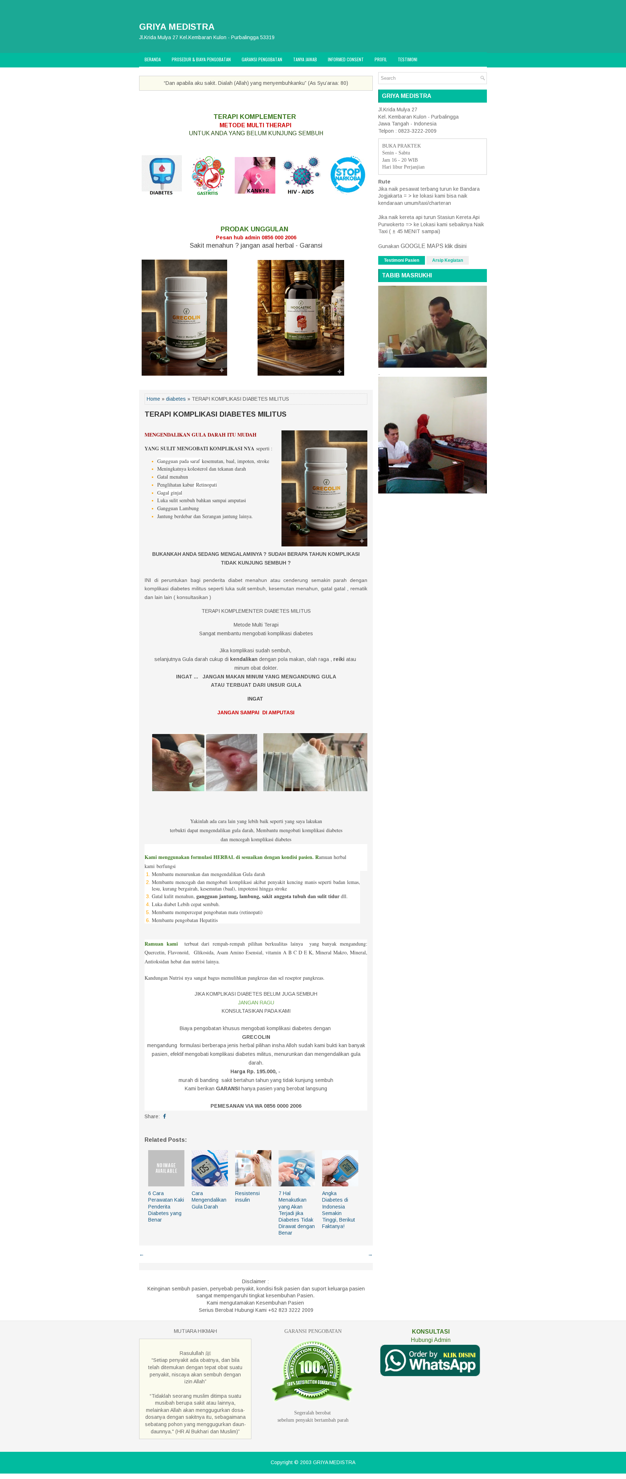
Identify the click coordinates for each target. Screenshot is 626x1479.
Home (153, 399)
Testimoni (407, 59)
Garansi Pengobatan (262, 59)
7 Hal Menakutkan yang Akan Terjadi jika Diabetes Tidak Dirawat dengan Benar (297, 1213)
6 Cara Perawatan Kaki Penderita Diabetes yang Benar (166, 1206)
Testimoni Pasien (401, 260)
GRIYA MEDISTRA (176, 27)
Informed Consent (346, 59)
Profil (381, 59)
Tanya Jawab (305, 59)
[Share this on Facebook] (164, 1116)
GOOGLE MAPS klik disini (433, 246)
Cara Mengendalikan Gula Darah (209, 1199)
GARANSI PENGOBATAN (313, 1331)
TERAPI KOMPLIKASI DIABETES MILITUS (216, 414)
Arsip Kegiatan (447, 260)
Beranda (153, 59)
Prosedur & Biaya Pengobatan (201, 59)
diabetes (176, 399)
